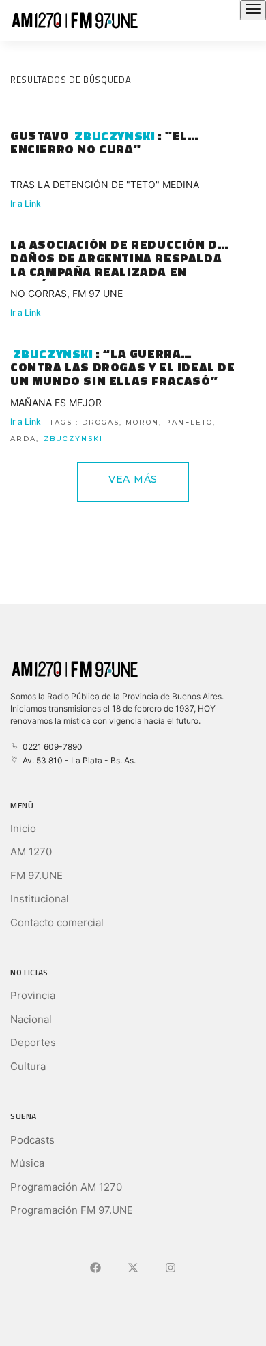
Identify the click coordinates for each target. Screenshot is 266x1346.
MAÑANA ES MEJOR (56, 402)
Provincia (32, 995)
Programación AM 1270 (66, 1186)
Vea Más (133, 479)
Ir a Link (25, 203)
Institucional (39, 898)
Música (27, 1163)
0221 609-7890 (50, 746)
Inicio (23, 828)
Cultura (28, 1066)
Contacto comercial (57, 922)
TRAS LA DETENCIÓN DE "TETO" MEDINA (104, 184)
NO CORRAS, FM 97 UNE (66, 293)
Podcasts (32, 1139)
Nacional (31, 1019)
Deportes (33, 1042)
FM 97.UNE (36, 875)
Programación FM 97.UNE (71, 1210)
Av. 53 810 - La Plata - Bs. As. (77, 760)
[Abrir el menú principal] (253, 10)
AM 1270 (31, 851)
